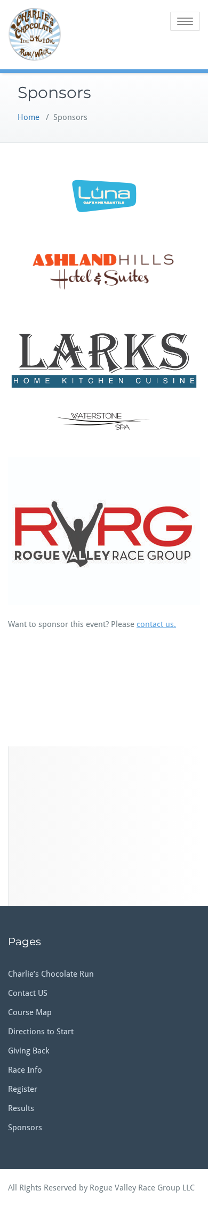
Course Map (30, 1012)
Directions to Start (41, 1031)
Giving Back (28, 1051)
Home (28, 117)
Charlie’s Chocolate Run (51, 974)
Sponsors (25, 1127)
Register (22, 1089)
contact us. (156, 624)
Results (21, 1108)
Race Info (25, 1070)
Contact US (27, 993)
